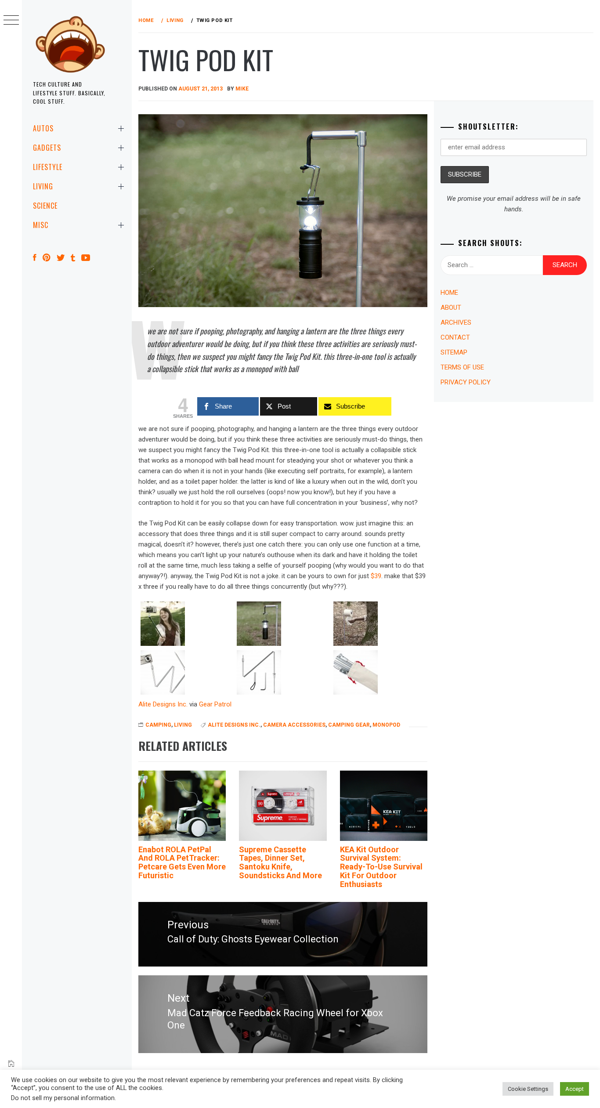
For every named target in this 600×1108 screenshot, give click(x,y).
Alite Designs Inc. (163, 704)
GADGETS (47, 147)
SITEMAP (454, 352)
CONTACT (455, 337)
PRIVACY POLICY (466, 382)
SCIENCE (45, 205)
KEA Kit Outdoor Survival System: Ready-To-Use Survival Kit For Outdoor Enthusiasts (381, 867)
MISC (40, 225)
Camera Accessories (294, 725)
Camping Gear (349, 725)
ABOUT (451, 307)
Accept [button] (574, 1089)
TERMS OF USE (462, 367)
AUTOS (43, 128)
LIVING (43, 186)
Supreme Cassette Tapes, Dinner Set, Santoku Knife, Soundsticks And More (280, 862)
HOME (449, 293)
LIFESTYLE (47, 167)
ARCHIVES (456, 322)
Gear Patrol (215, 704)
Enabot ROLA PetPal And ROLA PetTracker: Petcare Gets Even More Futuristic (182, 862)
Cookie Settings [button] (528, 1089)
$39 (376, 576)
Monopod (386, 725)
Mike (242, 89)
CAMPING (158, 725)
